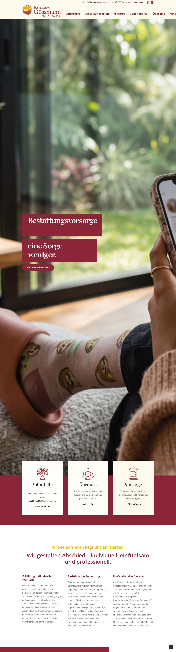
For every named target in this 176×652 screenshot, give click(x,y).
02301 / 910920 (124, 2)
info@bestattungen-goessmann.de (99, 2)
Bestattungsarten (97, 14)
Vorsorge (119, 14)
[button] (148, 2)
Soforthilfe (73, 14)
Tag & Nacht (138, 2)
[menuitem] (98, 2)
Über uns (159, 14)
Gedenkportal (139, 14)
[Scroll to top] (171, 646)
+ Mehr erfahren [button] (42, 506)
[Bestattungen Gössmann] (42, 11)
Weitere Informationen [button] (38, 267)
